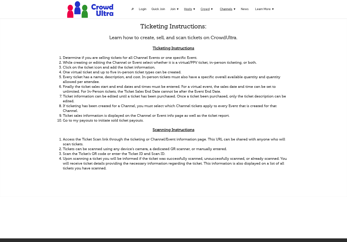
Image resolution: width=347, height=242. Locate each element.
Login (142, 9)
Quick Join (158, 9)
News (245, 9)
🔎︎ (132, 9)
